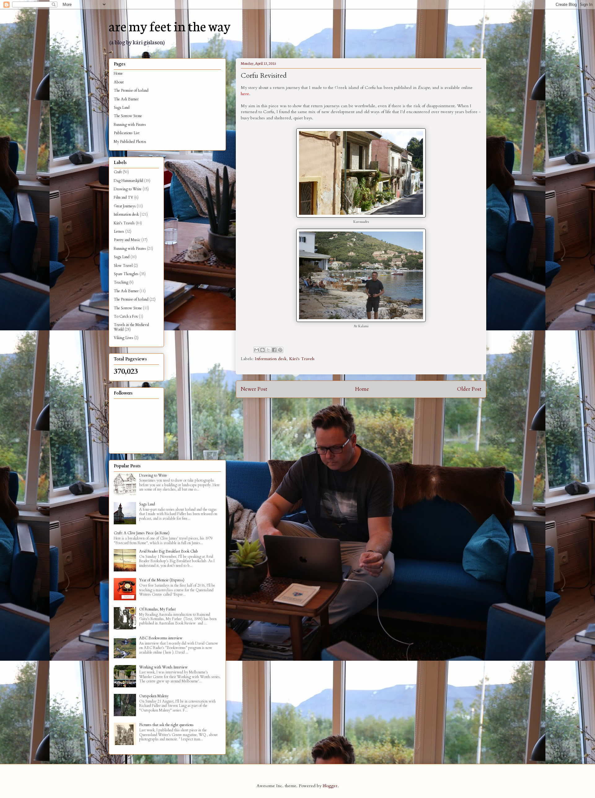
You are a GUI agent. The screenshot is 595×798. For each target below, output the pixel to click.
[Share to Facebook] (274, 350)
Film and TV (123, 197)
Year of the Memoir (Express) (161, 580)
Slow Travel (123, 265)
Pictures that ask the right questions (166, 724)
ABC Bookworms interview (161, 638)
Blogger (330, 786)
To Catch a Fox (126, 316)
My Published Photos (130, 141)
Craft (118, 172)
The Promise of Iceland (131, 90)
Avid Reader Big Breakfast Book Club (168, 551)
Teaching (121, 282)
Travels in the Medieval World (131, 327)
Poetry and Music (127, 239)
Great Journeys (125, 206)
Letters (119, 231)
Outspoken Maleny (154, 696)
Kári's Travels (302, 359)
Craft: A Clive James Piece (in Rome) (142, 533)
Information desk (271, 359)
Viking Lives (123, 337)
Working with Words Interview (163, 667)
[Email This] (256, 350)
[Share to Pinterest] (280, 350)
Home (362, 389)
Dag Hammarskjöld (128, 180)
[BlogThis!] (262, 350)
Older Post (469, 389)
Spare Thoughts (126, 273)
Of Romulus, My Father (157, 609)
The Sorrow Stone (128, 115)
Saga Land (122, 107)
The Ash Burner (126, 99)
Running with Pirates (130, 124)
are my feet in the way (170, 25)
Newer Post (254, 389)
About (119, 82)
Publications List (126, 132)
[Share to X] (268, 350)
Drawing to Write (128, 189)
